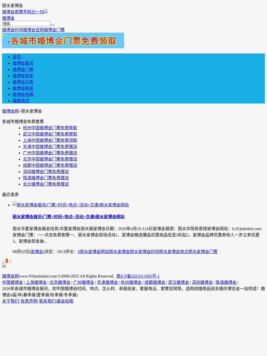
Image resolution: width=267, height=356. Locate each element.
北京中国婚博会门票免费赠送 (50, 159)
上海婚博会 (36, 282)
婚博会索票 (12, 12)
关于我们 (10, 301)
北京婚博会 (60, 282)
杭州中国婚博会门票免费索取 (50, 128)
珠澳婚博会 (226, 282)
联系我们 (47, 301)
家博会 (37, 251)
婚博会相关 (23, 88)
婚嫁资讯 (21, 101)
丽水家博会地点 (173, 251)
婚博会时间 (12, 30)
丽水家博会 (119, 251)
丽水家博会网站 (94, 251)
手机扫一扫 (33, 12)
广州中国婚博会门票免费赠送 (50, 153)
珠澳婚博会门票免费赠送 (46, 178)
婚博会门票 (54, 30)
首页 (17, 57)
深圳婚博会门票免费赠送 (46, 171)
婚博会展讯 (23, 63)
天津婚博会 (107, 282)
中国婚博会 (12, 282)
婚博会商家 (23, 75)
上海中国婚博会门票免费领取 (50, 140)
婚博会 (8, 18)
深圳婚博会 (202, 282)
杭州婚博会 (131, 282)
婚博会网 (10, 111)
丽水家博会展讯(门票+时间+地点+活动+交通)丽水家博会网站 (69, 216)
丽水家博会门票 (202, 251)
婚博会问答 (23, 82)
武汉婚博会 (178, 282)
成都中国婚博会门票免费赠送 (50, 165)
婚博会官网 (33, 30)
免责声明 (29, 301)
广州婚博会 (83, 282)
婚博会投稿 (23, 94)
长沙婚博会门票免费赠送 (46, 184)
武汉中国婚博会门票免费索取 (50, 134)
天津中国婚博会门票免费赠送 (50, 146)
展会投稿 (65, 301)
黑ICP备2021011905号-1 (138, 276)
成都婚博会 (154, 282)
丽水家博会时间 (144, 251)
